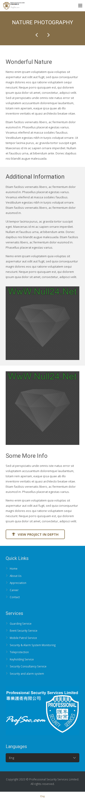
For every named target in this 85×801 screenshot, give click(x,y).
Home (13, 568)
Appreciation (18, 583)
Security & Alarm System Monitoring (33, 645)
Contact (15, 597)
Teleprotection (19, 652)
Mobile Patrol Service (23, 638)
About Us (16, 576)
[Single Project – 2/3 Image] (37, 35)
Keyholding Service (22, 659)
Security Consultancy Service (28, 666)
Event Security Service (23, 630)
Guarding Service (21, 623)
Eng (11, 758)
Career (14, 590)
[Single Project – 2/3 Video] (48, 35)
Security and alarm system (27, 673)
